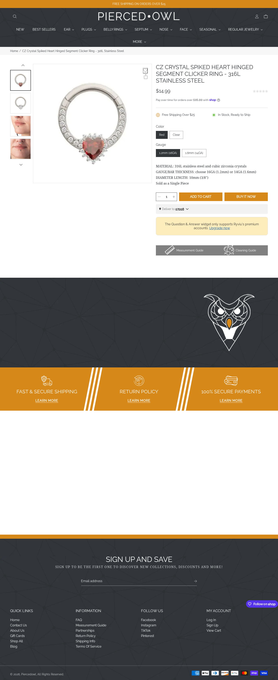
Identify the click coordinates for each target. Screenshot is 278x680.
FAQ (79, 620)
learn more (46, 400)
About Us (17, 630)
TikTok (145, 630)
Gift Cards (17, 636)
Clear (176, 134)
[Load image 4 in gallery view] (20, 149)
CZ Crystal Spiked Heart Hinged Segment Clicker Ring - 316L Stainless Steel (73, 51)
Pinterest (147, 636)
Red (161, 134)
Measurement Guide (91, 625)
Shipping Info (85, 641)
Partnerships (85, 630)
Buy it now (246, 197)
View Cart (214, 630)
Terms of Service (88, 646)
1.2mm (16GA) (168, 153)
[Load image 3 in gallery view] (20, 126)
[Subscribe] (195, 581)
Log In (211, 620)
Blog (13, 646)
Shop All (16, 641)
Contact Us (18, 625)
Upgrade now (219, 228)
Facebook (148, 620)
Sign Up (212, 625)
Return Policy (86, 636)
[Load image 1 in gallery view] (20, 80)
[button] (14, 16)
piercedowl (28, 674)
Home (14, 51)
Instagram (148, 625)
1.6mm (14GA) (194, 153)
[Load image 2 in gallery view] (20, 103)
